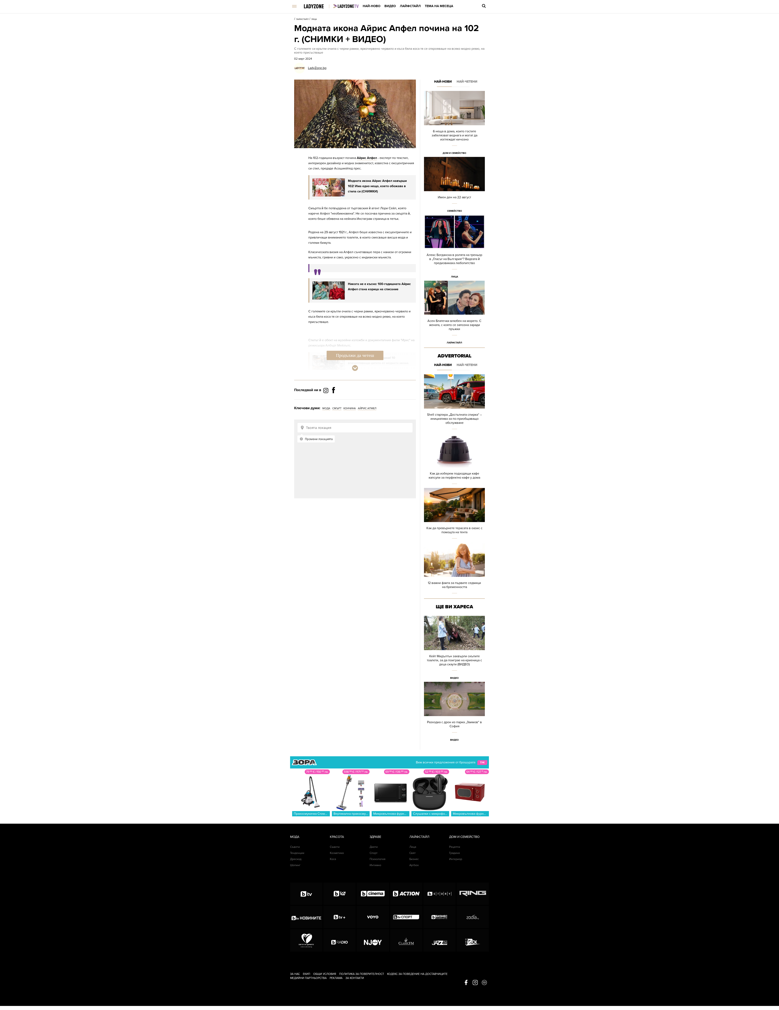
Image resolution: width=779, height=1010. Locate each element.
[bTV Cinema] (373, 894)
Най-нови (443, 82)
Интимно (375, 865)
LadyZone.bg (317, 68)
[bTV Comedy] (339, 894)
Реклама (336, 978)
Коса (333, 859)
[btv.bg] (306, 894)
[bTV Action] (406, 894)
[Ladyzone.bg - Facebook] (333, 399)
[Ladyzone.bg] (318, 6)
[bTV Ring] (473, 894)
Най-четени (467, 82)
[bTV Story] (439, 894)
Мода (294, 837)
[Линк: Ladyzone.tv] (346, 6)
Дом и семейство (454, 153)
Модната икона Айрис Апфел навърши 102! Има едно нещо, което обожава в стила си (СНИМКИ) (377, 186)
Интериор (455, 859)
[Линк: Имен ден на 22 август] (454, 186)
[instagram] (475, 983)
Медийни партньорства (308, 978)
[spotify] (484, 983)
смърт (336, 408)
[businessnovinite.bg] (439, 917)
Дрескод (295, 859)
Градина (454, 853)
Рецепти (454, 847)
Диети (374, 847)
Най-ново (371, 6)
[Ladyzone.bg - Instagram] (326, 390)
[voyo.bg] (373, 917)
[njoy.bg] (373, 940)
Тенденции (297, 853)
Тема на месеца (439, 6)
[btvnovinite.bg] (306, 917)
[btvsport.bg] (406, 917)
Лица (314, 19)
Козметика (337, 853)
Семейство (454, 210)
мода (326, 408)
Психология (377, 859)
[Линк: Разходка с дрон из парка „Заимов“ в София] (454, 713)
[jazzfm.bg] (439, 940)
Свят (412, 853)
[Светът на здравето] (306, 940)
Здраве (375, 837)
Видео (390, 6)
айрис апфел (367, 408)
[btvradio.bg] (339, 940)
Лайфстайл (410, 6)
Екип (306, 974)
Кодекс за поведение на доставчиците (417, 974)
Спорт (374, 853)
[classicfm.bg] (406, 940)
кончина (349, 408)
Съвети (295, 847)
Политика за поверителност (361, 974)
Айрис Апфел (367, 158)
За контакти (354, 978)
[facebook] (466, 983)
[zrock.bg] (473, 940)
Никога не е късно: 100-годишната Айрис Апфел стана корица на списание (379, 286)
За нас (295, 974)
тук (482, 762)
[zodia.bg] (473, 917)
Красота (337, 837)
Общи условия (324, 974)
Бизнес (414, 859)
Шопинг (295, 865)
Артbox (414, 865)
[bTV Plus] (339, 917)
